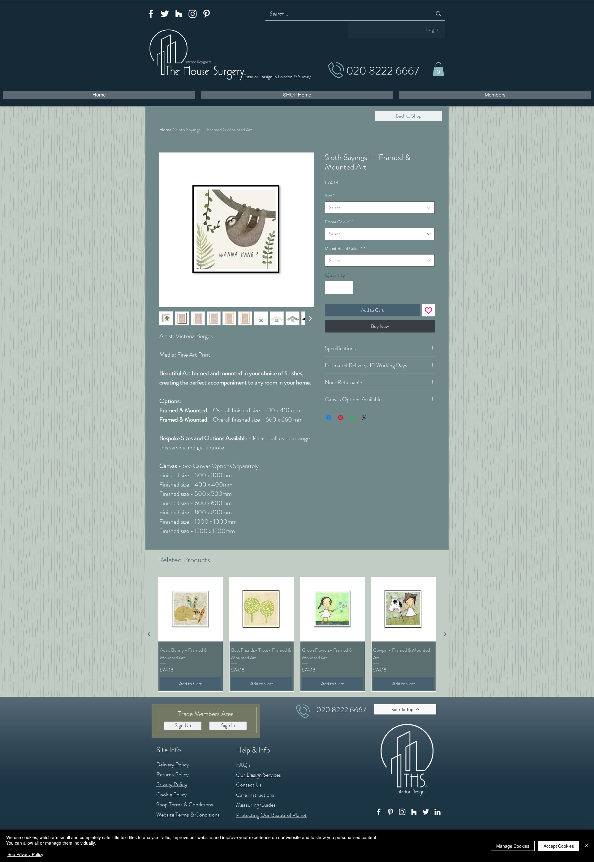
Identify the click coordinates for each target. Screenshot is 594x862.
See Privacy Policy (25, 854)
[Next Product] (445, 634)
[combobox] (380, 207)
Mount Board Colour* (345, 248)
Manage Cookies (512, 846)
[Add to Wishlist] (428, 310)
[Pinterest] (206, 13)
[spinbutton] (339, 287)
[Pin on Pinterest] (340, 417)
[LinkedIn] (437, 812)
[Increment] (347, 287)
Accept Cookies (559, 846)
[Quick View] (190, 609)
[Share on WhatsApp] (352, 417)
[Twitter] (164, 13)
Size (330, 195)
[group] (297, 634)
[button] (438, 69)
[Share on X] (364, 417)
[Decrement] (330, 287)
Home (165, 129)
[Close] (586, 845)
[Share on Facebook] (329, 417)
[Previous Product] (149, 634)
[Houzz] (178, 13)
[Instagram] (192, 13)
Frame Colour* (339, 222)
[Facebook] (150, 13)
